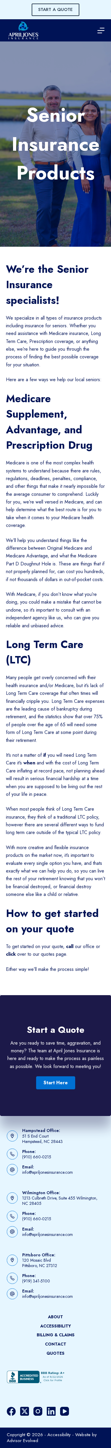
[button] (55, 1082)
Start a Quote (55, 9)
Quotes (55, 1353)
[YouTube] (64, 1411)
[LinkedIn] (51, 1411)
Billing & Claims (56, 1335)
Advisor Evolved (22, 1440)
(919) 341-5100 (36, 1281)
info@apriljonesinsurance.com (47, 1172)
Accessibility (55, 1326)
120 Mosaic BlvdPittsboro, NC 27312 (39, 1263)
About (55, 1316)
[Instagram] (37, 1411)
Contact (55, 1344)
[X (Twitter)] (24, 1411)
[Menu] (100, 30)
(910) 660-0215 (36, 1157)
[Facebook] (11, 1411)
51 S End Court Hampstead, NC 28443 (42, 1138)
